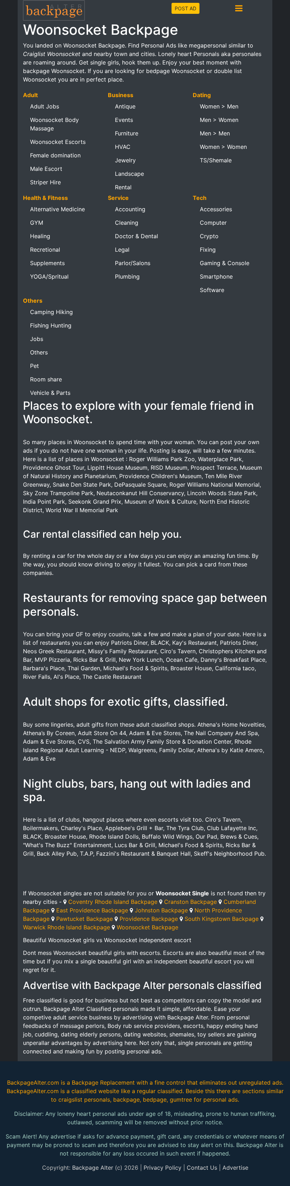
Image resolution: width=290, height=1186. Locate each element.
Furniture (126, 133)
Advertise (235, 1167)
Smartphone (216, 276)
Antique (125, 106)
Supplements (47, 263)
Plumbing (127, 276)
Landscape (129, 173)
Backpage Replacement (103, 1082)
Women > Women (223, 146)
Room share (46, 379)
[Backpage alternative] (54, 10)
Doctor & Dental (136, 236)
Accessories (216, 209)
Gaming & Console (224, 263)
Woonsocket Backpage (147, 927)
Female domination (55, 155)
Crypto (209, 236)
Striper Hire (45, 182)
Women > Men (219, 106)
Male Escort (46, 168)
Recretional (45, 249)
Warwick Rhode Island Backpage (66, 927)
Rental (123, 187)
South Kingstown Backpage (222, 918)
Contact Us (202, 1167)
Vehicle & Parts (50, 392)
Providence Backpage (149, 918)
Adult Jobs (44, 106)
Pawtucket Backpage (84, 918)
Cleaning (126, 222)
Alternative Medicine (57, 209)
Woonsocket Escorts (58, 141)
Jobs (36, 338)
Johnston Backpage (161, 910)
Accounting (130, 209)
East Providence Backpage (92, 910)
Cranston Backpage (190, 901)
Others (39, 352)
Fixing (208, 249)
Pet (34, 365)
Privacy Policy (162, 1167)
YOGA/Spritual (49, 276)
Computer (213, 222)
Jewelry (125, 160)
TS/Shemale (216, 160)
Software (212, 289)
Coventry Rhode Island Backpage (112, 901)
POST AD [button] (185, 8)
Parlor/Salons (132, 263)
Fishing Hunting (50, 325)
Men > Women (219, 119)
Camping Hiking (51, 311)
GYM (36, 222)
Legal (122, 249)
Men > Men (215, 133)
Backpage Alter (92, 1167)
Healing (40, 236)
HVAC (122, 146)
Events (124, 119)
